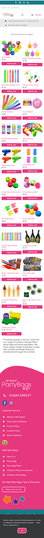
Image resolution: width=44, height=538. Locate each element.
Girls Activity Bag (28, 273)
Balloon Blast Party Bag (10, 273)
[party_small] (8, 12)
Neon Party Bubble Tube (10, 85)
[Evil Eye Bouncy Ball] (32, 182)
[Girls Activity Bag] (32, 263)
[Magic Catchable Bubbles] (32, 48)
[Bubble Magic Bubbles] (11, 129)
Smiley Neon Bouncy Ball (11, 192)
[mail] (24, 3)
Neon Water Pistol (8, 165)
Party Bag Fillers (14, 466)
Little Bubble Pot (28, 165)
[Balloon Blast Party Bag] (11, 263)
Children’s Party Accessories (20, 470)
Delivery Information (16, 417)
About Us (11, 456)
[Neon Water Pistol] (11, 156)
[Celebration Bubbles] (32, 236)
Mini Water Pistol (8, 219)
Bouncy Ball (6, 57)
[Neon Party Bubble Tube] (11, 75)
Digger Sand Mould (9, 327)
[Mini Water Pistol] (11, 209)
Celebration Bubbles (30, 246)
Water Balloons (28, 139)
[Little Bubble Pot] (32, 156)
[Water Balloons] (32, 129)
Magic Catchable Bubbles (32, 58)
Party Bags (12, 461)
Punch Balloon (28, 112)
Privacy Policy (13, 426)
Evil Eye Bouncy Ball (30, 192)
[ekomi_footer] (4, 441)
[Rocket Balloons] (11, 102)
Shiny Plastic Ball (28, 219)
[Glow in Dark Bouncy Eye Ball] (32, 290)
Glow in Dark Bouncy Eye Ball (32, 301)
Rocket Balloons (7, 112)
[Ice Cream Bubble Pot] (11, 290)
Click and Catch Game (30, 85)
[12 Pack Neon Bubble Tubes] (11, 236)
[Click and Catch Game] (32, 75)
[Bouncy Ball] (11, 48)
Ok (22, 530)
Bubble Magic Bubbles (10, 139)
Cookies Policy (13, 431)
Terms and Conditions (17, 421)
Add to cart (11, 63)
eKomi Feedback (14, 435)
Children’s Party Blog (16, 475)
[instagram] (20, 3)
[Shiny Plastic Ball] (32, 209)
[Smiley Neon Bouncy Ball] (11, 182)
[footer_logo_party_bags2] (16, 380)
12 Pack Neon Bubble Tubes (9, 246)
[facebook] (16, 3)
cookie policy (38, 521)
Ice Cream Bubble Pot (9, 300)
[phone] (28, 3)
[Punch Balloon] (32, 102)
